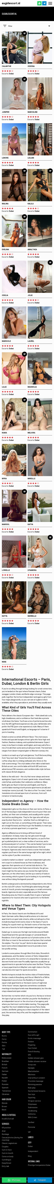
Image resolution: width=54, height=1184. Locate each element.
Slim (3, 1046)
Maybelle (32, 616)
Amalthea (32, 249)
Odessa (31, 66)
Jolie (30, 295)
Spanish (5, 1088)
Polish (4, 1081)
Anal (3, 1131)
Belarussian (6, 1058)
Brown (4, 1106)
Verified (31, 1122)
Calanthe (6, 66)
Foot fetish (32, 1048)
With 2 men (32, 1117)
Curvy (4, 1039)
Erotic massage (34, 1038)
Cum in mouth (7, 1153)
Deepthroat (6, 1163)
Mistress (31, 1075)
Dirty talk (5, 1166)
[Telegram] (44, 3)
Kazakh (5, 1078)
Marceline (32, 112)
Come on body (7, 1157)
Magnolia (32, 387)
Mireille (31, 479)
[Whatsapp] (39, 3)
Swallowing (32, 1111)
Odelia (5, 295)
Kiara (4, 433)
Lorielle (6, 570)
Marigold (6, 341)
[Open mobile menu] (50, 3)
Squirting (31, 1098)
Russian (5, 1084)
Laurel (31, 341)
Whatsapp (16, 1180)
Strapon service (34, 1101)
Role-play (31, 1088)
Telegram (42, 1180)
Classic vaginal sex (9, 1143)
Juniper (5, 112)
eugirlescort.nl (11, 3)
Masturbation (33, 1071)
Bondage (5, 1134)
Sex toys (31, 1094)
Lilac (4, 387)
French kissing (34, 1051)
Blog (30, 1156)
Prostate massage (35, 1081)
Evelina (5, 249)
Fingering (31, 1045)
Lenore (5, 158)
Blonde (4, 1103)
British (4, 1065)
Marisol (6, 524)
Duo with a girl (33, 1035)
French (4, 1068)
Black (4, 1110)
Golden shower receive (37, 1061)
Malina (5, 204)
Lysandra (32, 570)
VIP (29, 1132)
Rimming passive (35, 1084)
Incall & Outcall (8, 1119)
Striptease (32, 1104)
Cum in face (7, 1150)
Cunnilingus (6, 1160)
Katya (30, 524)
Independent (33, 1151)
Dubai (30, 1146)
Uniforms (32, 1114)
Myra (4, 479)
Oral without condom (36, 1078)
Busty (4, 1036)
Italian (4, 1074)
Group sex (32, 1065)
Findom (31, 1042)
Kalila (31, 204)
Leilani (31, 158)
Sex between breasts (36, 1091)
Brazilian (5, 1061)
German (5, 1071)
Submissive (32, 1107)
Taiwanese (6, 1091)
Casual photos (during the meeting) (12, 1139)
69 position (6, 1128)
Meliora (31, 433)
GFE (29, 1055)
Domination (32, 1032)
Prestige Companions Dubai (39, 1165)
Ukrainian (5, 1094)
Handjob (31, 1068)
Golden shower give (36, 1058)
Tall (3, 1049)
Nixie (4, 662)
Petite (4, 1042)
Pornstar (31, 1127)
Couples (5, 1147)
